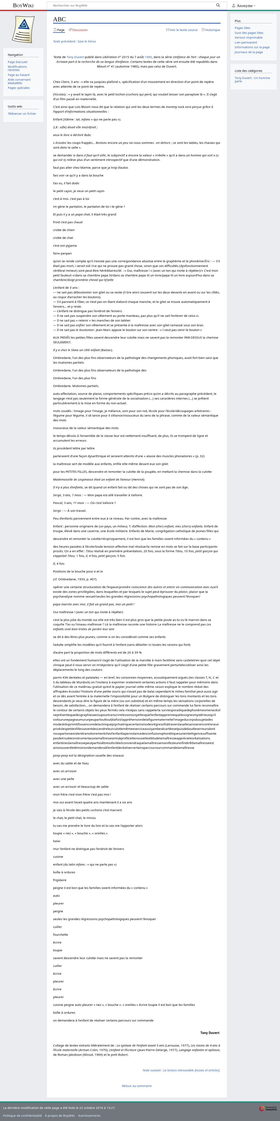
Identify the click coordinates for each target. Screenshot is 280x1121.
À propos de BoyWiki (60, 1115)
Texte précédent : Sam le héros (74, 41)
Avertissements (89, 1115)
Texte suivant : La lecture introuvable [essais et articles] (181, 1070)
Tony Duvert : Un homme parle (252, 79)
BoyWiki (23, 5)
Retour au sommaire (137, 1086)
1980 (148, 57)
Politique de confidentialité (22, 1115)
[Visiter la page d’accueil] (23, 29)
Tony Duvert (75, 57)
